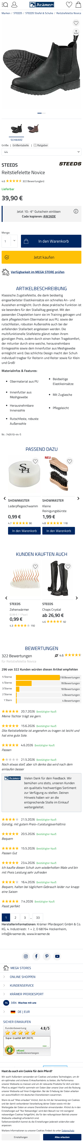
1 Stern (8, 700)
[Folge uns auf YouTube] (57, 956)
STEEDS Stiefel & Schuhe (39, 13)
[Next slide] (78, 132)
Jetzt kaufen (44, 257)
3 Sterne (7, 688)
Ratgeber (43, 145)
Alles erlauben (62, 1137)
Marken (6, 13)
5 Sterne (7, 677)
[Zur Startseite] (41, 4)
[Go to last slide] (5, 498)
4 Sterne (7, 683)
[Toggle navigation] (5, 5)
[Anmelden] (14, 4)
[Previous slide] (5, 132)
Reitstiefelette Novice (68, 13)
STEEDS (17, 13)
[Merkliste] (69, 4)
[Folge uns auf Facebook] (36, 956)
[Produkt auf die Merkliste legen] (76, 23)
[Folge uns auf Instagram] (26, 956)
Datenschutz (68, 1130)
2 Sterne (7, 694)
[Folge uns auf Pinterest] (47, 956)
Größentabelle (20, 145)
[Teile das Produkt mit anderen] (76, 32)
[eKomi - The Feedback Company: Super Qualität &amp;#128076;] (27, 1040)
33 (38, 917)
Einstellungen (21, 1137)
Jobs (20, 1002)
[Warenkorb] (78, 4)
